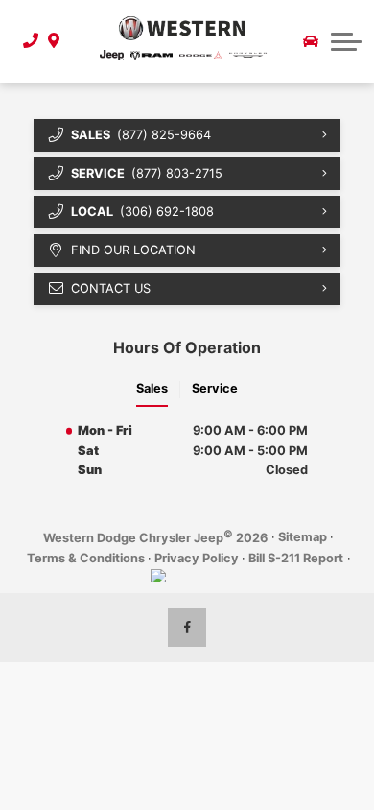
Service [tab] (215, 388)
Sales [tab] (152, 388)
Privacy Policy (196, 558)
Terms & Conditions (86, 558)
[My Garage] (310, 41)
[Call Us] (25, 41)
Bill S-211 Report (295, 558)
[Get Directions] (50, 41)
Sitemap (302, 537)
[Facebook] (187, 627)
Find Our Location (133, 250)
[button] (346, 41)
